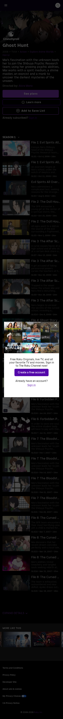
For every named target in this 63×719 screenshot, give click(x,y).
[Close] (55, 325)
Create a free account (31, 372)
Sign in (31, 385)
